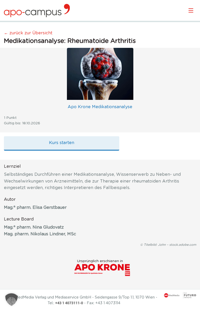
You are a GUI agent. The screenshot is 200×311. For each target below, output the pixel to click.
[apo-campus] (37, 10)
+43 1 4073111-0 (69, 303)
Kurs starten (61, 143)
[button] (11, 299)
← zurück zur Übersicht (28, 33)
